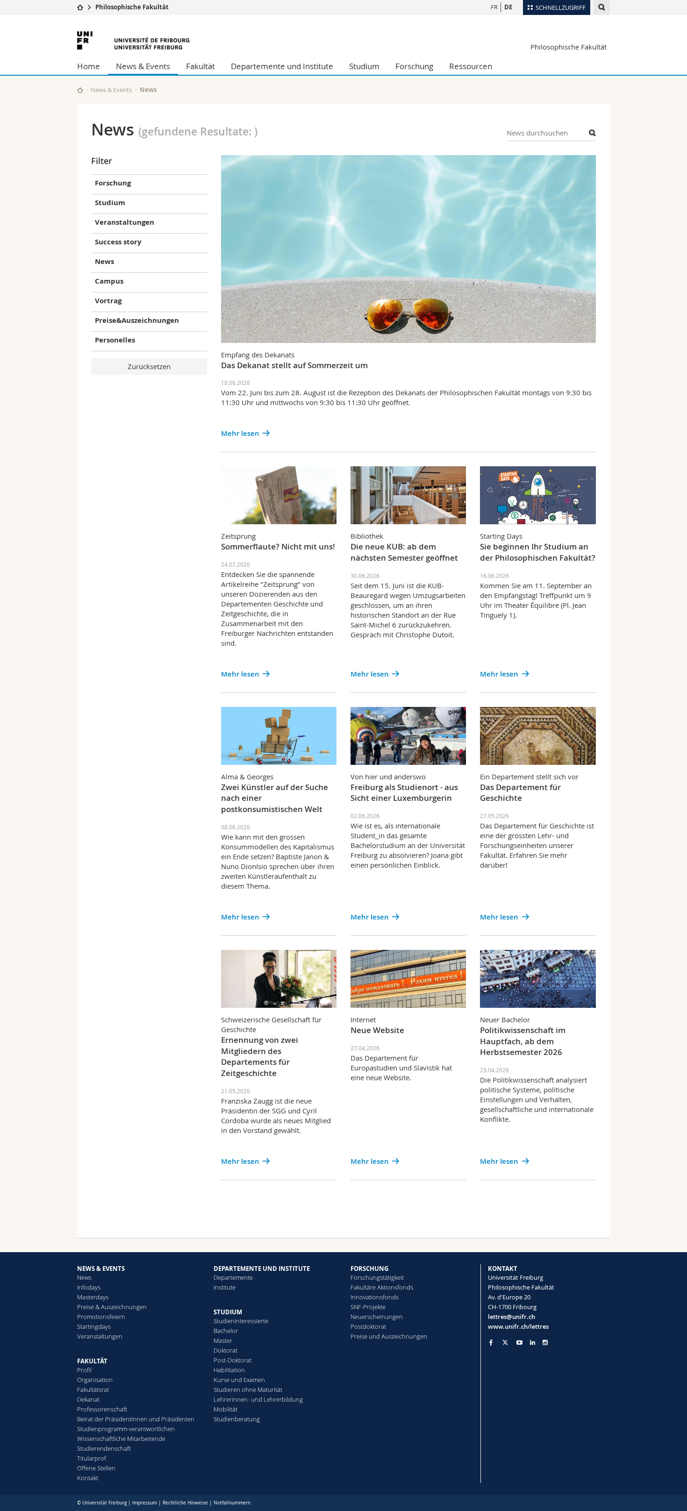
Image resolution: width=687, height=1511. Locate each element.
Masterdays (92, 1297)
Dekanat (88, 1399)
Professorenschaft (102, 1409)
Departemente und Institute (282, 66)
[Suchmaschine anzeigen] (602, 7)
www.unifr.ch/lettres (518, 1326)
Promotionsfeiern (101, 1316)
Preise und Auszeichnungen (389, 1336)
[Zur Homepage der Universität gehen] (133, 40)
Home (88, 66)
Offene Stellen (96, 1468)
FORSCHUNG (369, 1268)
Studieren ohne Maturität (248, 1389)
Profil (84, 1370)
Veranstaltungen (99, 1336)
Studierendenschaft (104, 1448)
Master (223, 1340)
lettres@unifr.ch (511, 1316)
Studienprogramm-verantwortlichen (126, 1429)
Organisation (95, 1380)
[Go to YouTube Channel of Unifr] (519, 1343)
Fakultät (200, 66)
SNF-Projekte (368, 1307)
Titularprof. (92, 1458)
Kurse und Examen (239, 1380)
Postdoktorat (368, 1326)
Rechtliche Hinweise (185, 1503)
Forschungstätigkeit (377, 1277)
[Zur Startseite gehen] (80, 7)
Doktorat (225, 1350)
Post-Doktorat (232, 1360)
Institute (225, 1287)
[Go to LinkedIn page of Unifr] (532, 1343)
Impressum (144, 1503)
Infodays (88, 1287)
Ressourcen (470, 66)
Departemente (233, 1277)
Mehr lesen (240, 433)
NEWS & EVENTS (101, 1268)
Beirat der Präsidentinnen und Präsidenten (135, 1419)
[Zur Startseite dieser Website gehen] (80, 90)
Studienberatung (237, 1419)
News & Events (143, 66)
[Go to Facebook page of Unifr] (491, 1342)
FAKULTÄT (92, 1361)
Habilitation (229, 1370)
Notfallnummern (232, 1503)
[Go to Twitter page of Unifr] (505, 1342)
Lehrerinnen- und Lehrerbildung (258, 1399)
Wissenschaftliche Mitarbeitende (121, 1438)
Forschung (414, 66)
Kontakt (87, 1478)
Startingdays (94, 1326)
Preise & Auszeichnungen (112, 1307)
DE (508, 7)
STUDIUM (228, 1312)
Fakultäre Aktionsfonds (382, 1287)
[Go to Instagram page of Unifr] (545, 1343)
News (84, 1277)
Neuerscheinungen (377, 1316)
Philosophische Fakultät (132, 7)
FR (494, 7)
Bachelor (226, 1330)
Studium (364, 66)
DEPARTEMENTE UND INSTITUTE (262, 1268)
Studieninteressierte (241, 1321)
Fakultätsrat (93, 1389)
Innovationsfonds (375, 1297)
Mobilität (225, 1409)
